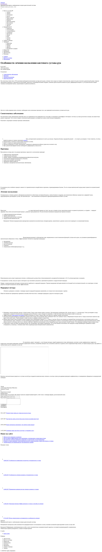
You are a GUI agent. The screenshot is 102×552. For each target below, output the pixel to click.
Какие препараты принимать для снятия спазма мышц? (20, 424)
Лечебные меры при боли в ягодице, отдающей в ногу (20, 430)
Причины (6, 75)
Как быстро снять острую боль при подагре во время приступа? (22, 418)
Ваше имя (3, 396)
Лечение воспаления (9, 77)
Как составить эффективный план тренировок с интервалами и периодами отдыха (25, 438)
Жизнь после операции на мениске (12, 437)
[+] (3, 390)
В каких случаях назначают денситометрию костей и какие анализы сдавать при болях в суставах (28, 441)
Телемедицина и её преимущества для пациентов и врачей (18, 442)
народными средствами (18, 315)
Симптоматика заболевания (11, 74)
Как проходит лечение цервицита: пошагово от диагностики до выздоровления (24, 439)
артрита (25, 140)
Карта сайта (7, 533)
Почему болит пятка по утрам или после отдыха (18, 413)
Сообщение (3, 404)
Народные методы (8, 78)
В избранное (4, 4)
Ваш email (3, 397)
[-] (1, 390)
